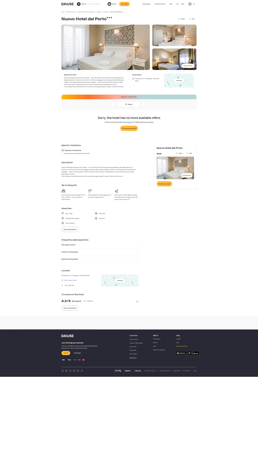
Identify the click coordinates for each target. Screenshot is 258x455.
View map (179, 80)
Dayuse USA (133, 346)
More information (70, 229)
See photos (189, 66)
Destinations (146, 4)
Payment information (69, 259)
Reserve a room (164, 184)
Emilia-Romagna (71, 12)
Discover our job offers (159, 350)
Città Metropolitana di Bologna (86, 12)
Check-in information (69, 252)
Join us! (65, 353)
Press (154, 346)
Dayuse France (134, 339)
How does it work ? (159, 4)
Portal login (77, 353)
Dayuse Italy (133, 350)
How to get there (70, 280)
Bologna (99, 12)
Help (170, 4)
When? (130, 104)
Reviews (155, 342)
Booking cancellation (182, 346)
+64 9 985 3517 (69, 285)
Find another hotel (129, 128)
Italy (62, 12)
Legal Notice (176, 371)
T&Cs (195, 371)
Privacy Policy (186, 371)
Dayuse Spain (133, 354)
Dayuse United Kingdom (136, 343)
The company (156, 339)
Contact (178, 339)
